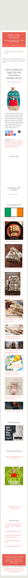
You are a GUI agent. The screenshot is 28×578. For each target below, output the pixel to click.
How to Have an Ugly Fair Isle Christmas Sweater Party (14, 74)
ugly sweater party (13, 146)
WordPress (12, 562)
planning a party (15, 143)
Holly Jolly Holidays (14, 36)
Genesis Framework (19, 561)
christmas (13, 140)
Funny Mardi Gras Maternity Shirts (13, 546)
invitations (14, 142)
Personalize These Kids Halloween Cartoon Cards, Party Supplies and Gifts (13, 526)
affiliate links (12, 58)
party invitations (8, 143)
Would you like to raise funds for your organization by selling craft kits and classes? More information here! (14, 570)
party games (19, 142)
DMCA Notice (7, 556)
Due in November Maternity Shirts (13, 531)
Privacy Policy (14, 556)
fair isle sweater (8, 142)
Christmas (12, 139)
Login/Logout (20, 557)
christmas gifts (18, 140)
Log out (16, 562)
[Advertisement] (14, 14)
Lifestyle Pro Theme (9, 561)
